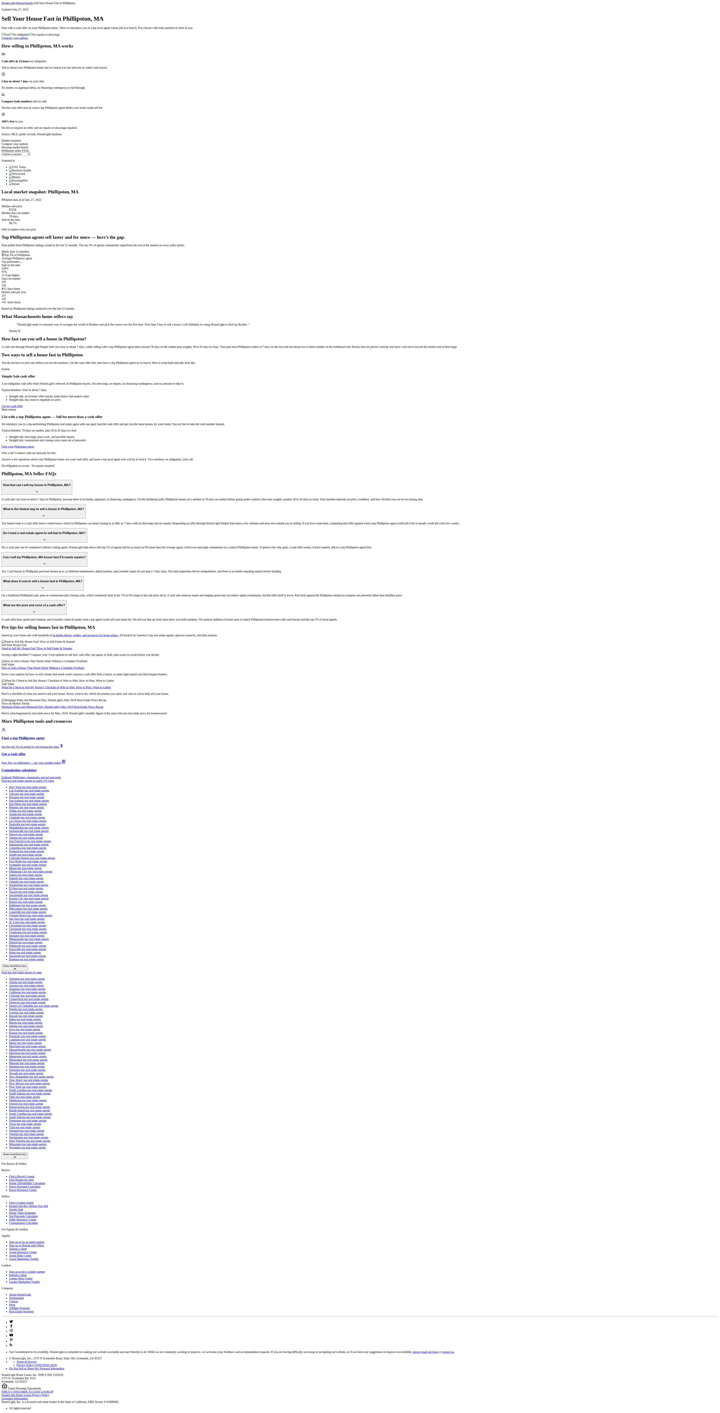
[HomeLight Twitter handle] (11, 1322)
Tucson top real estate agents (26, 891)
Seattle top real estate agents (25, 854)
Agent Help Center (20, 1255)
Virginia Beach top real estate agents (30, 915)
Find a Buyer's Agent (21, 1176)
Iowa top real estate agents (24, 1029)
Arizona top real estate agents (26, 985)
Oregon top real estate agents (26, 1103)
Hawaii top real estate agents (26, 1016)
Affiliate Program (19, 1308)
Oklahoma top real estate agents (27, 1100)
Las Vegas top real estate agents (27, 820)
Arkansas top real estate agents (27, 989)
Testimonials (16, 1298)
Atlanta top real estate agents (26, 837)
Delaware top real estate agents (27, 1002)
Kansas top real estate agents (26, 1032)
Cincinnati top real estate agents (27, 928)
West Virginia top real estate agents (29, 1140)
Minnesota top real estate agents (27, 1056)
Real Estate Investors (21, 1311)
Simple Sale (16, 1209)
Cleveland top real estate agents (27, 925)
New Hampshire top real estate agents (31, 1076)
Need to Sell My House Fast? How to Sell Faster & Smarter (37, 648)
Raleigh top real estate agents (26, 878)
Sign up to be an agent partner (26, 1242)
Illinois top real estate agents (25, 1022)
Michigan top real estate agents (27, 1053)
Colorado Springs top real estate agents (32, 858)
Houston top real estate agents (26, 797)
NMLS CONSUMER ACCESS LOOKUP (27, 1391)
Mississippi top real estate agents (28, 1059)
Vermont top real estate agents (26, 1130)
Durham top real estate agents (26, 959)
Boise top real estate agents (25, 952)
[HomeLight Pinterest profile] (11, 1341)
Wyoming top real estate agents (27, 1147)
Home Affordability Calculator (27, 1183)
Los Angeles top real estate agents (29, 790)
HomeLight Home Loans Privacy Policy (25, 1395)
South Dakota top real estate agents (29, 1117)
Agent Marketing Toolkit (23, 1259)
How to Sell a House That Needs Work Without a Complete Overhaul (43, 667)
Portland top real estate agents (26, 851)
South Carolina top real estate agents (30, 1113)
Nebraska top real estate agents (27, 1070)
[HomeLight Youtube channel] (11, 1335)
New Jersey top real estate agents (28, 1080)
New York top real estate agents (27, 787)
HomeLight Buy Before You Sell (28, 1206)
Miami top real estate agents (25, 868)
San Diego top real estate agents (28, 804)
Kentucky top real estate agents (27, 1036)
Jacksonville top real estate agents (29, 831)
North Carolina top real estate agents (30, 1090)
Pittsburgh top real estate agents (27, 945)
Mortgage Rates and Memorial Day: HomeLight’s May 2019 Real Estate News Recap (52, 706)
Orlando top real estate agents (26, 881)
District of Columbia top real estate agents (33, 1005)
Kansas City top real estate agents (29, 898)
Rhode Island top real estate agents (29, 1110)
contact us (448, 1352)
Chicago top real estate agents (26, 793)
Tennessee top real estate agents (27, 1120)
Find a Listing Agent (21, 1202)
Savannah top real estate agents (27, 956)
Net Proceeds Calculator (23, 1216)
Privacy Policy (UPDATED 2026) (36, 1365)
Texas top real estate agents (25, 1124)
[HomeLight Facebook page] (11, 1326)
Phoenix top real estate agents (26, 807)
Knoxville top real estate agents (27, 949)
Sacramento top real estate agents (28, 895)
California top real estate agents (27, 992)
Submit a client (18, 1248)
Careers (13, 1301)
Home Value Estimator (22, 1212)
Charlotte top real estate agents (27, 817)
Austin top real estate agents (25, 814)
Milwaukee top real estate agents (28, 908)
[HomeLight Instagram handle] (11, 1331)
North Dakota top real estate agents (29, 1093)
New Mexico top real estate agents (29, 1083)
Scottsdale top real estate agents (27, 864)
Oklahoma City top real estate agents (30, 871)
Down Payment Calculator (24, 1186)
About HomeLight (20, 1294)
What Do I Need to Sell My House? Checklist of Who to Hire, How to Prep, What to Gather (56, 687)
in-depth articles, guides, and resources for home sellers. (86, 635)
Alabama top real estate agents (27, 978)
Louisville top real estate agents (27, 912)
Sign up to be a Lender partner (27, 1271)
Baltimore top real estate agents (27, 905)
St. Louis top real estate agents (27, 922)
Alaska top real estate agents (25, 982)
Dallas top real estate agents (25, 810)
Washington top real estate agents (28, 885)
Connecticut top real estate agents (28, 999)
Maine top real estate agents (25, 1043)
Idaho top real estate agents (25, 1019)
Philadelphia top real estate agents (29, 827)
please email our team (425, 1352)
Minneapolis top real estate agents (29, 939)
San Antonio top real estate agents (29, 800)
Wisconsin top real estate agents (27, 1144)
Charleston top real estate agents (28, 932)
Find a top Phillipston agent (18, 446)
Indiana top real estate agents (26, 1026)
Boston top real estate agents (26, 901)
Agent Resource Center (23, 1252)
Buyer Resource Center (23, 1190)
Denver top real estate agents (26, 834)
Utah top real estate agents (24, 1127)
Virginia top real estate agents (26, 1134)
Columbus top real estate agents (27, 847)
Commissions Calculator (23, 1223)
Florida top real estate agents (26, 1009)
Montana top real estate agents (27, 1066)
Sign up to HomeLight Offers (26, 1245)
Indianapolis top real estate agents (29, 844)
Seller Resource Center (22, 1219)
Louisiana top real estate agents (27, 1039)
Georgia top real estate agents (26, 1012)
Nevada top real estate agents (26, 1073)
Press (12, 1304)
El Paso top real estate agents (26, 888)
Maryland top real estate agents (27, 1046)
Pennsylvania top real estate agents (29, 1107)
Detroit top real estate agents (25, 942)
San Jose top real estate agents (26, 918)
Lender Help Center (21, 1278)
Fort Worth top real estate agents (28, 861)
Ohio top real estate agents (24, 1097)
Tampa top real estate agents (25, 874)
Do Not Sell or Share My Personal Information (36, 1368)
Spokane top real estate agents (26, 935)
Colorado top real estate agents (27, 995)
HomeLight (8, 3)
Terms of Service (26, 1361)
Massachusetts (24, 3)
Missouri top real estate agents (26, 1063)
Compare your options (15, 38)
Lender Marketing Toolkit (24, 1281)
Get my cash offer (12, 406)
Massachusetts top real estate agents (30, 1049)
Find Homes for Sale (21, 1179)
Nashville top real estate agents (27, 824)
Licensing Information (15, 1398)
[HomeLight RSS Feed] (11, 1345)
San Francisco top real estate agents (30, 841)
